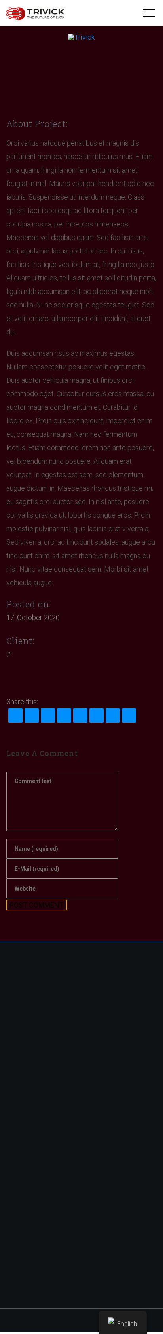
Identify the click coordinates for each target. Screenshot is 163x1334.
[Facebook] (59, 676)
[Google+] (113, 715)
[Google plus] (36, 676)
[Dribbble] (13, 676)
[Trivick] (35, 13)
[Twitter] (47, 676)
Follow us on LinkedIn (42, 1247)
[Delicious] (96, 715)
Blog (18, 1149)
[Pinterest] (24, 676)
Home (20, 1121)
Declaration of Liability (42, 1238)
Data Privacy (29, 1209)
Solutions (25, 1130)
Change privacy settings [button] (45, 1219)
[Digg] (80, 715)
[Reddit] (64, 715)
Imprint (22, 1228)
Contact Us (27, 1159)
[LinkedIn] (48, 715)
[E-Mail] (129, 715)
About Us (25, 1140)
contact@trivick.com (41, 1070)
